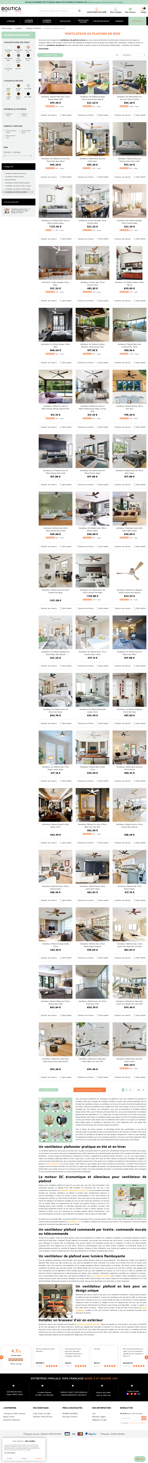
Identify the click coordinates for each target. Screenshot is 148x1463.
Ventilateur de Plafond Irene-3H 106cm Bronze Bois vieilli (55, 471)
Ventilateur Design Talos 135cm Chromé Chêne (92, 283)
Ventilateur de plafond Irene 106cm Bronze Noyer (92, 529)
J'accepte (38, 1458)
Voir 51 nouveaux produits (89, 1090)
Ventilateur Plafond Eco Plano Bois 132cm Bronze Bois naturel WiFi (55, 1060)
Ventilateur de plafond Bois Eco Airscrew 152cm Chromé (129, 98)
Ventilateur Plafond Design (14, 177)
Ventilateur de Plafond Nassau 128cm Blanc (55, 345)
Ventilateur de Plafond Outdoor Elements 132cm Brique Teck (92, 345)
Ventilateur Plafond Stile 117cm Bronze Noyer (129, 887)
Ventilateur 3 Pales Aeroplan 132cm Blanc (55, 283)
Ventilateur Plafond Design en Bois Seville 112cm (55, 825)
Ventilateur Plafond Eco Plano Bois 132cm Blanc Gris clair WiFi (92, 1060)
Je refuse (9, 1458)
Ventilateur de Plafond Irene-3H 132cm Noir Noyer (55, 710)
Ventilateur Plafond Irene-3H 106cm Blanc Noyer (129, 471)
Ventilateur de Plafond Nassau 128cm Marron (129, 283)
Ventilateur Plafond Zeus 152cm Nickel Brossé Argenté (92, 945)
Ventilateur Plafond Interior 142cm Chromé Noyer (55, 887)
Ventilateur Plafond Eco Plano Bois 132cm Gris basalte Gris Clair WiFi (129, 1002)
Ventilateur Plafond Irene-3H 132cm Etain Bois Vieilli (92, 1002)
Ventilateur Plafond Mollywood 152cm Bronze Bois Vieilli (55, 1002)
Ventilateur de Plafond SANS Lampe (17, 189)
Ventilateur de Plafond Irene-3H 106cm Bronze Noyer (92, 471)
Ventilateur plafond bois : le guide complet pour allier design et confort (20, 210)
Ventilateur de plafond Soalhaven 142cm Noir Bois (129, 710)
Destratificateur (10, 180)
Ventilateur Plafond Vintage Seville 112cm (55, 945)
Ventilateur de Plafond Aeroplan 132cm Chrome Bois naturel (92, 98)
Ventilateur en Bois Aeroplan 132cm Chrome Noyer (92, 221)
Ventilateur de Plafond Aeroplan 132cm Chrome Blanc (129, 221)
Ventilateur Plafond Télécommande (17, 183)
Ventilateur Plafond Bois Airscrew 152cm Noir (93, 160)
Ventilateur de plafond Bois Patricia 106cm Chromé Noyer (55, 221)
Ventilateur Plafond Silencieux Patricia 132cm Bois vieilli (129, 160)
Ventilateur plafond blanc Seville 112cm (92, 768)
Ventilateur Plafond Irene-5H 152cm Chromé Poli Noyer (55, 591)
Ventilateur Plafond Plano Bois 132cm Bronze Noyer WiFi (55, 98)
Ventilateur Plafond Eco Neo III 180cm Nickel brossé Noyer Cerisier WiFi (92, 408)
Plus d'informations (9, 1453)
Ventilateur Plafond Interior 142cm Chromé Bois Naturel (129, 825)
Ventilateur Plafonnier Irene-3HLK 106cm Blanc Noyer (129, 529)
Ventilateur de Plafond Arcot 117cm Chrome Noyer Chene (92, 653)
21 (138, 1090)
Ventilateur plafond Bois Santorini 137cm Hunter (129, 768)
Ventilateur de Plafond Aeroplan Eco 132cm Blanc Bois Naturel (55, 653)
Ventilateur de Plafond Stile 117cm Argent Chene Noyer (55, 768)
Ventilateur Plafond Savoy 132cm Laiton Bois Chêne (92, 887)
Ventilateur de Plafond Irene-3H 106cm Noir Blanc (129, 653)
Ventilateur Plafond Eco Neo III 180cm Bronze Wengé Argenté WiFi (55, 407)
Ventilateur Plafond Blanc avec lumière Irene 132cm (129, 345)
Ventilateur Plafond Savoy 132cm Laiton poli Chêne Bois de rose (129, 945)
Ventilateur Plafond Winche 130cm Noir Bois (129, 407)
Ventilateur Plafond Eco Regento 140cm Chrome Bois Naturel (129, 591)
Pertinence (134, 55)
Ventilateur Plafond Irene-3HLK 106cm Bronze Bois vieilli (55, 529)
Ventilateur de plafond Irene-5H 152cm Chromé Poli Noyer (92, 591)
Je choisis (24, 1458)
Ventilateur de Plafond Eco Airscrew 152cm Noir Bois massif (55, 160)
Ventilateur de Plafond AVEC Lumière (17, 186)
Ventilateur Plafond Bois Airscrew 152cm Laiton (129, 1060)
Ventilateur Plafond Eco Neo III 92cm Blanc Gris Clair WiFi (92, 825)
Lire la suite (44, 48)
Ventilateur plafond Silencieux (15, 173)
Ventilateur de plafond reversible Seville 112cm (93, 710)
